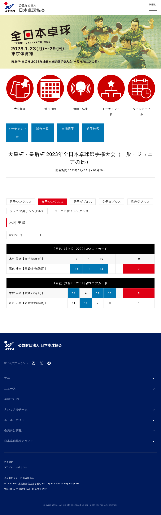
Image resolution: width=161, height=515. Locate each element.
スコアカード (98, 248)
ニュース (10, 388)
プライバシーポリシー (15, 467)
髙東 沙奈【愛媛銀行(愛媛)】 (28, 268)
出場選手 (68, 128)
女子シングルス (53, 201)
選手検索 (93, 128)
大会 (7, 378)
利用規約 (8, 462)
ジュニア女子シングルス (71, 211)
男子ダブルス (82, 201)
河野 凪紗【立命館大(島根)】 (28, 303)
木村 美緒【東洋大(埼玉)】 (26, 258)
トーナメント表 (17, 132)
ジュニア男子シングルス (27, 211)
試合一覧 (42, 128)
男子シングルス (21, 201)
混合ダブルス (140, 201)
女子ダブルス (111, 201)
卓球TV (9, 399)
